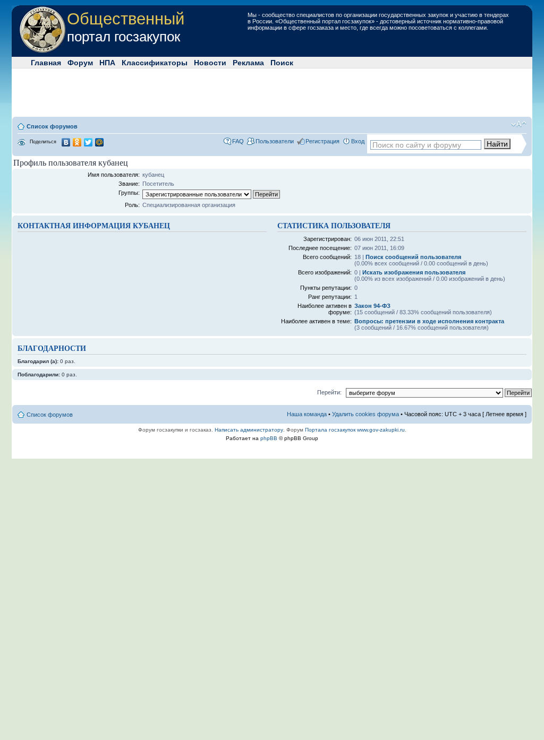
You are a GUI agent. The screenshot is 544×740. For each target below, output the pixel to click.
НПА (107, 62)
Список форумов (52, 126)
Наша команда (307, 414)
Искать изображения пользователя (413, 272)
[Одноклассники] (77, 142)
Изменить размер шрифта (518, 124)
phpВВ (268, 438)
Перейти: (329, 392)
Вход (357, 141)
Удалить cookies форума (365, 414)
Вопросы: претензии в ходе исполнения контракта (429, 321)
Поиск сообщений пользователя (413, 257)
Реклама (248, 62)
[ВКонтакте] (66, 142)
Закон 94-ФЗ (372, 306)
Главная (46, 62)
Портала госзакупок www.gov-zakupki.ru (355, 430)
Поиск (281, 62)
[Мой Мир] (99, 142)
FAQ (238, 141)
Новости (210, 62)
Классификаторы (155, 62)
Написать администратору (249, 430)
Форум (80, 62)
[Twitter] (88, 142)
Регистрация (322, 141)
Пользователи (275, 141)
